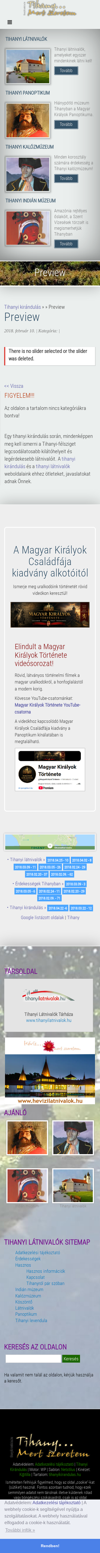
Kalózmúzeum (28, 1296)
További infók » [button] (20, 1530)
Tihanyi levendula (31, 1320)
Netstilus (68, 1469)
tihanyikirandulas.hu (65, 1474)
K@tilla (25, 1474)
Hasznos (23, 1265)
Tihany (73, 917)
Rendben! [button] (50, 1546)
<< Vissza (13, 386)
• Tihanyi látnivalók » (26, 859)
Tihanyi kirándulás (22, 307)
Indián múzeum (29, 1289)
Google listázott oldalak (42, 917)
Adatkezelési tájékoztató (56, 1502)
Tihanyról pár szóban (45, 1283)
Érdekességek (28, 1258)
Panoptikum (26, 1314)
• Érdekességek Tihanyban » (38, 883)
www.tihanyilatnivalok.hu (48, 1020)
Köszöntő (23, 1302)
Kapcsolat (35, 1277)
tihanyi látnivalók (53, 466)
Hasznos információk (45, 1271)
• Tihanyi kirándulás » (26, 907)
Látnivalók (24, 1308)
